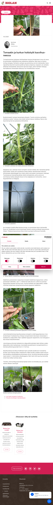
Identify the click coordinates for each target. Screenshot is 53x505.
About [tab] (43, 241)
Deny (9, 266)
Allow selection (26, 266)
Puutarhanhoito (6, 484)
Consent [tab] (9, 241)
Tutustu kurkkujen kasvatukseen (15, 398)
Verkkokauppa (6, 496)
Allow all (43, 266)
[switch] (20, 261)
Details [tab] (26, 241)
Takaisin (6, 12)
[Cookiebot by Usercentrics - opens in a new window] (45, 237)
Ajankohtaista (6, 493)
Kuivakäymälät (6, 488)
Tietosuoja (5, 495)
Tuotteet (6, 491)
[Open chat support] (49, 501)
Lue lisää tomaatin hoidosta (14, 396)
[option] (26, 25)
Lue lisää (6, 449)
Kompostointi (6, 486)
